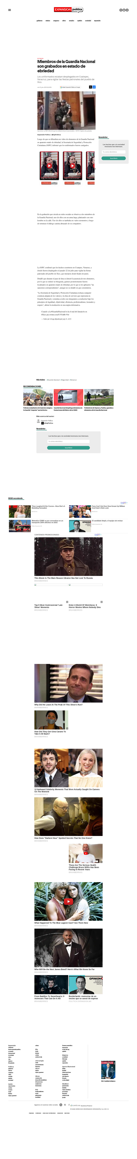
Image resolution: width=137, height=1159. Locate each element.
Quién (10, 1084)
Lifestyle (64, 1078)
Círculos (10, 1090)
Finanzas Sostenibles (67, 1045)
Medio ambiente (39, 1091)
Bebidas (64, 1088)
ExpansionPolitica (68, 1104)
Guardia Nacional (54, 380)
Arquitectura (38, 1084)
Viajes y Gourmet (12, 1095)
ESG (9, 1059)
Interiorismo (38, 1086)
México (10, 1070)
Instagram (124, 10)
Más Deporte (65, 1076)
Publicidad (31, 1113)
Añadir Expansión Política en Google (71, 87)
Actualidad (65, 1057)
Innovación (65, 1047)
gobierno (39, 21)
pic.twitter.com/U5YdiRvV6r (58, 314)
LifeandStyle (11, 1063)
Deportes (37, 1066)
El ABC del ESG (65, 1049)
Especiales (65, 1063)
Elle (36, 1049)
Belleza (10, 1093)
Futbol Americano (66, 1072)
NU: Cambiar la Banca (108, 1081)
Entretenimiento (39, 1065)
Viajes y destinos (66, 1090)
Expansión (12, 1045)
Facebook (127, 10)
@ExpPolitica (56, 135)
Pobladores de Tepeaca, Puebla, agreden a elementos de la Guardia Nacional (98, 409)
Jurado (63, 1097)
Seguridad (65, 380)
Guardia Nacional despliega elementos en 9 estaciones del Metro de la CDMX (68, 409)
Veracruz (74, 380)
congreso (56, 21)
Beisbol (64, 1070)
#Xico (43, 314)
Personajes (65, 1091)
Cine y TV (37, 1068)
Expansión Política (47, 421)
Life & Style (39, 1061)
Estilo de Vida (65, 1095)
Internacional (11, 1053)
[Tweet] (90, 87)
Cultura (37, 1045)
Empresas (10, 1047)
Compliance (38, 1113)
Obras (9, 1057)
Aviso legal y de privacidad (49, 1113)
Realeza (10, 1088)
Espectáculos (11, 1086)
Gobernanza (38, 1095)
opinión (79, 21)
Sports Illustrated (68, 1067)
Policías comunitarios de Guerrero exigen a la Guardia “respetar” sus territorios (37, 409)
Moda (9, 1092)
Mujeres (10, 1061)
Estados (40, 58)
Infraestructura (39, 1082)
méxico (48, 21)
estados (71, 21)
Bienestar (64, 1093)
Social (36, 1093)
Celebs (37, 1055)
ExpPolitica (60, 1104)
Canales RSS (60, 1113)
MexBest (65, 1084)
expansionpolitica (64, 1104)
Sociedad (88, 21)
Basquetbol (65, 1074)
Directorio (67, 1113)
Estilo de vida (38, 1057)
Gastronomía (65, 1086)
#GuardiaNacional (58, 311)
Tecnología (11, 1055)
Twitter (120, 10)
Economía (10, 1051)
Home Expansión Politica (14, 1049)
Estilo (36, 1063)
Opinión (10, 1078)
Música (37, 1070)
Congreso (10, 1072)
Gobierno (10, 1068)
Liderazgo (64, 1059)
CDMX (64, 21)
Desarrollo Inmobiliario (41, 1080)
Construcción (38, 1078)
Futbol (63, 1068)
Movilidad (37, 1097)
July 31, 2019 (67, 319)
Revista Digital (65, 1080)
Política (11, 1067)
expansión (97, 21)
